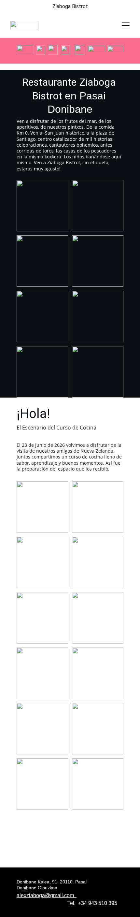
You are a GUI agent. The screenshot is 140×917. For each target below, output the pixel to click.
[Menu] (126, 25)
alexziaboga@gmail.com (47, 895)
